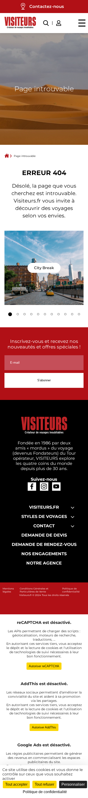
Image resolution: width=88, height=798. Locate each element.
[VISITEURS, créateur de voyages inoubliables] (20, 23)
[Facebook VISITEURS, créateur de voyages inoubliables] (32, 486)
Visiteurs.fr (25, 595)
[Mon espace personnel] (59, 22)
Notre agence (44, 563)
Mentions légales (8, 590)
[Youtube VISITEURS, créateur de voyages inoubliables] (56, 486)
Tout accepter (16, 784)
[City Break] (44, 268)
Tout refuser (44, 784)
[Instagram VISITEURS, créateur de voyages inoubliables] (44, 486)
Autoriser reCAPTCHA (44, 666)
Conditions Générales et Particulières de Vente (34, 590)
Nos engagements (44, 553)
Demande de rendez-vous (44, 544)
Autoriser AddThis (44, 727)
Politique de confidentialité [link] (45, 792)
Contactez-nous (46, 6)
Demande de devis (44, 535)
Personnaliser (73, 784)
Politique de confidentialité (71, 590)
